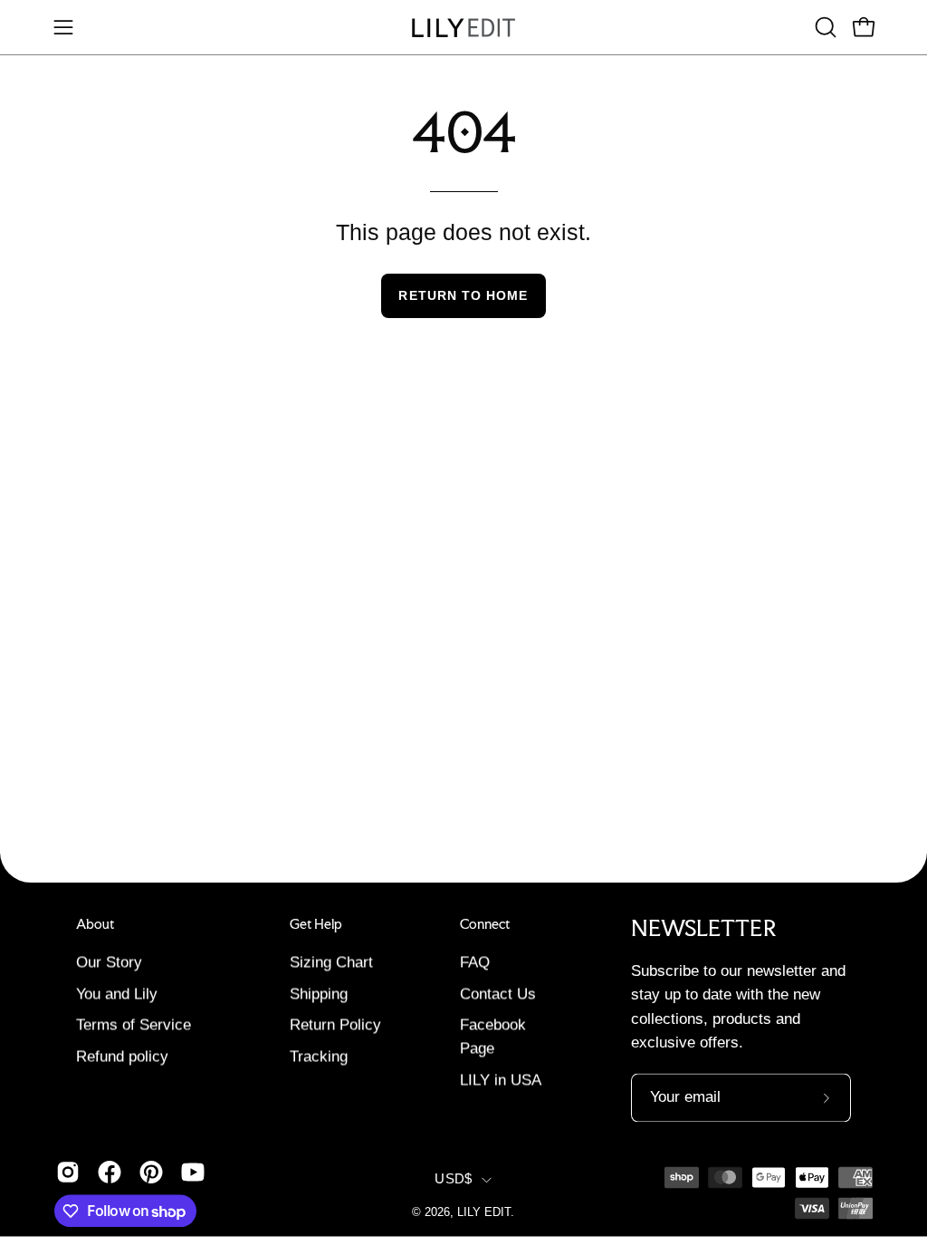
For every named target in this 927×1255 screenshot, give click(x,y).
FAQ (475, 961)
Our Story (109, 961)
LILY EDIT (484, 1212)
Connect (485, 924)
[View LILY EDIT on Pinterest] (151, 1172)
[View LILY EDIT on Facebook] (109, 1172)
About (95, 924)
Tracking (319, 1056)
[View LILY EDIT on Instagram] (67, 1172)
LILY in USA (500, 1079)
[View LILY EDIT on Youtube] (192, 1172)
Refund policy (122, 1056)
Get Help (316, 924)
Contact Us (498, 993)
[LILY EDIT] (463, 27)
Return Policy (335, 1024)
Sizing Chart (331, 961)
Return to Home (463, 295)
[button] (823, 27)
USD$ (453, 1179)
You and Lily (117, 993)
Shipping (319, 993)
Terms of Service (133, 1024)
